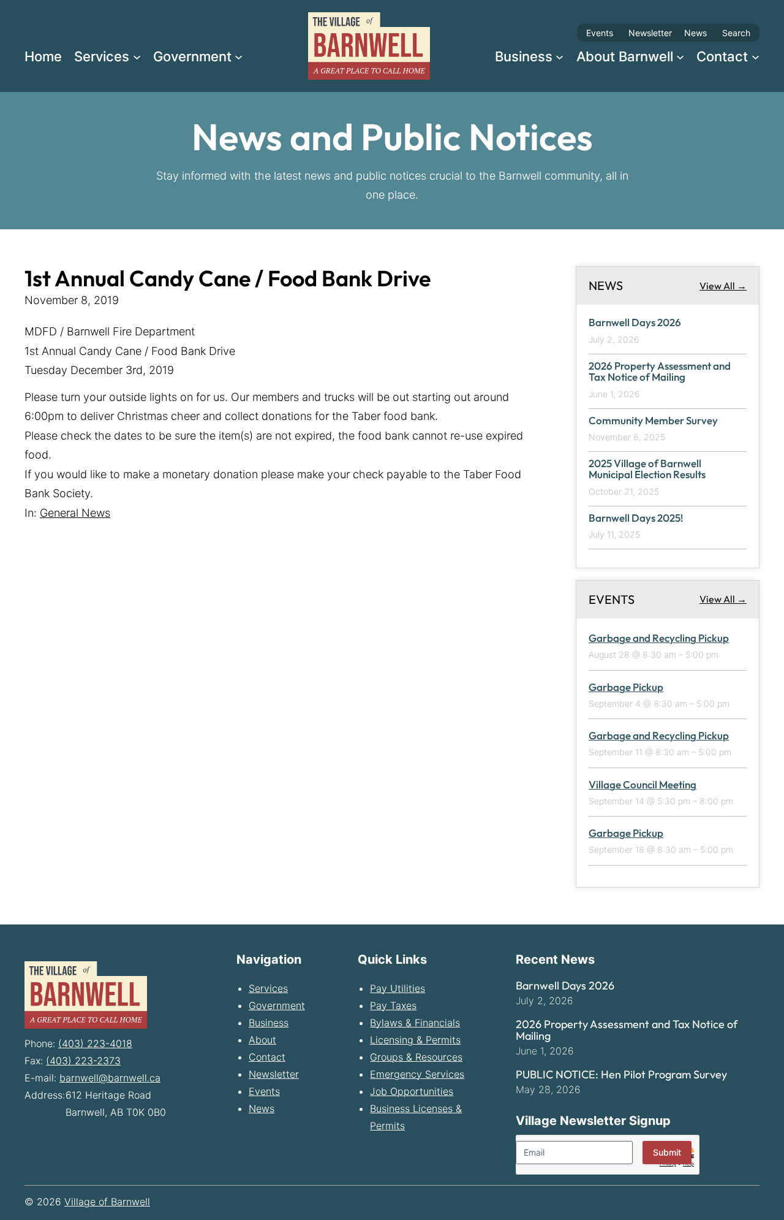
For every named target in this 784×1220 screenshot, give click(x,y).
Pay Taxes (393, 1005)
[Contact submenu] (756, 56)
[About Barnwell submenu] (680, 56)
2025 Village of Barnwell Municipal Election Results (647, 468)
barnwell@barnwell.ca (109, 1078)
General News (75, 512)
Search (736, 33)
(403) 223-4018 (95, 1043)
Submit (667, 1152)
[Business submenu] (560, 56)
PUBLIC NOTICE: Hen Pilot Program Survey (621, 1075)
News (695, 33)
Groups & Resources (416, 1057)
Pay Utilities (397, 988)
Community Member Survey (653, 420)
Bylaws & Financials (415, 1022)
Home (43, 56)
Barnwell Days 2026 (635, 323)
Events (599, 33)
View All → (723, 285)
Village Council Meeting (642, 784)
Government (277, 1005)
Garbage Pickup (626, 687)
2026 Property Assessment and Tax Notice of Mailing (660, 371)
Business (268, 1022)
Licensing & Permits (415, 1040)
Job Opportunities (411, 1091)
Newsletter (650, 33)
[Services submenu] (137, 56)
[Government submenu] (239, 56)
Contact (267, 1057)
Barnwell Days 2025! (636, 518)
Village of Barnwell (107, 1201)
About (262, 1040)
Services (268, 988)
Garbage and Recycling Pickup (659, 637)
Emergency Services (417, 1074)
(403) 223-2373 (83, 1060)
